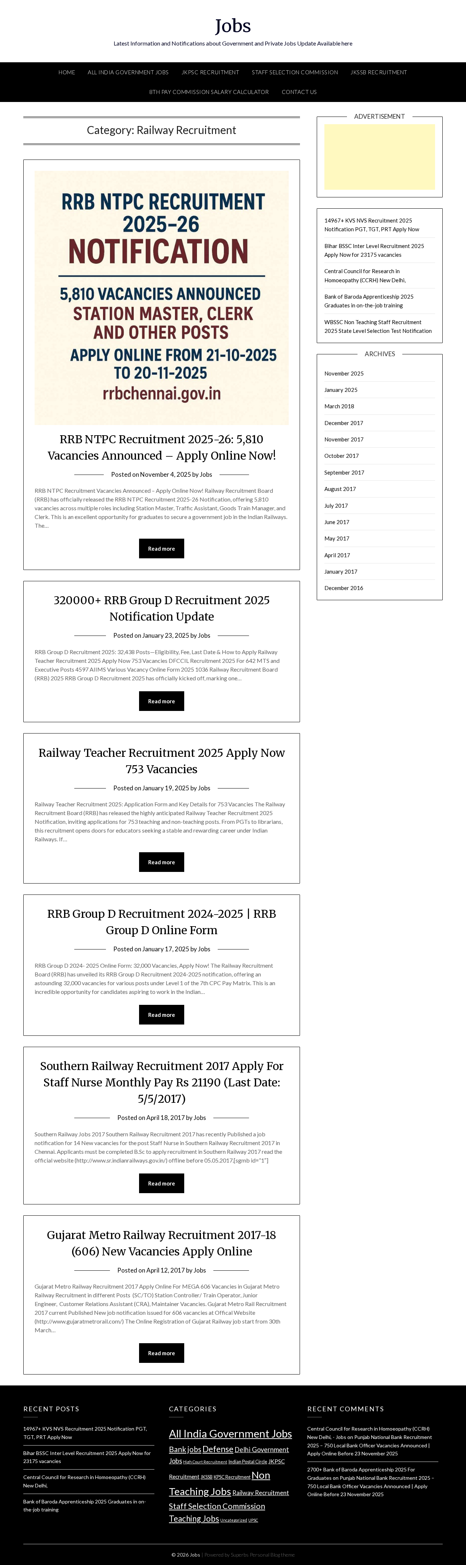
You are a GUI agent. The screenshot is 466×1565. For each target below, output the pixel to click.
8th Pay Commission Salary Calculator (209, 92)
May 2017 (337, 538)
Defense (217, 1449)
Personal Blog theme (272, 1555)
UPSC (253, 1520)
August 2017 (340, 488)
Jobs (233, 26)
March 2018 (339, 406)
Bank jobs (185, 1449)
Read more (161, 548)
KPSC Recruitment (232, 1477)
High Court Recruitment (205, 1461)
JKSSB (207, 1477)
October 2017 (341, 455)
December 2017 (343, 423)
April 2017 (337, 555)
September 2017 (344, 472)
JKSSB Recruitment (379, 72)
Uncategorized (233, 1520)
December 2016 (343, 588)
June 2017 (337, 522)
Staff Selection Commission (295, 72)
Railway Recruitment (260, 1493)
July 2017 (336, 505)
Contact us (299, 92)
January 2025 (341, 389)
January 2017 (341, 571)
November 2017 (344, 439)
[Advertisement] (379, 164)
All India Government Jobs (128, 72)
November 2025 (344, 373)
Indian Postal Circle (247, 1461)
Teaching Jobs (194, 1518)
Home (67, 72)
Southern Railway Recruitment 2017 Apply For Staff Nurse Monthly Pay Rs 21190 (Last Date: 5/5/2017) (162, 1082)
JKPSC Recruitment (211, 72)
